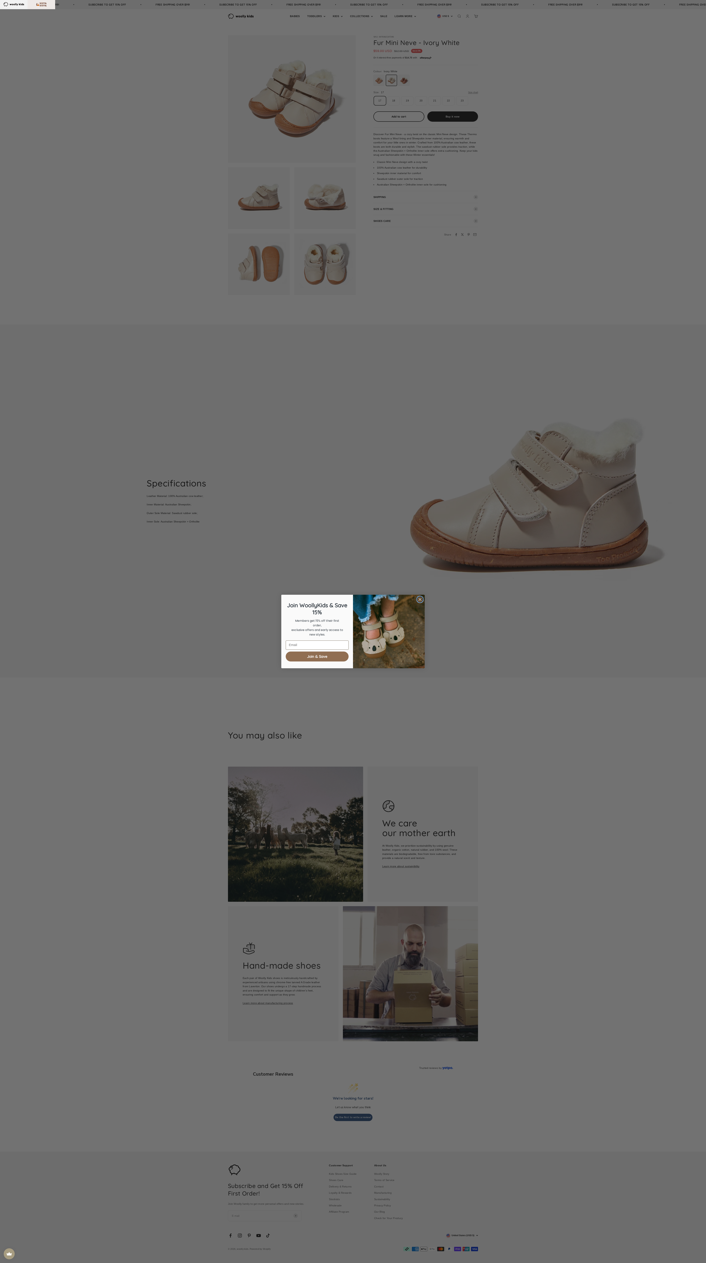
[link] (14, 4)
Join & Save (317, 656)
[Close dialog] (420, 599)
